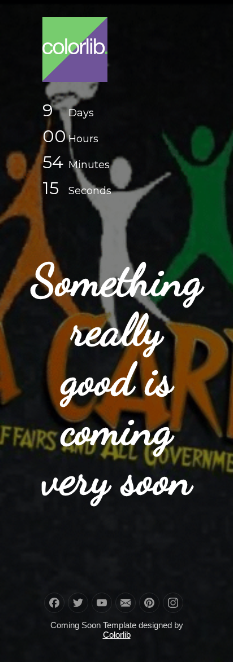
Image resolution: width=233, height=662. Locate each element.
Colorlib (117, 634)
